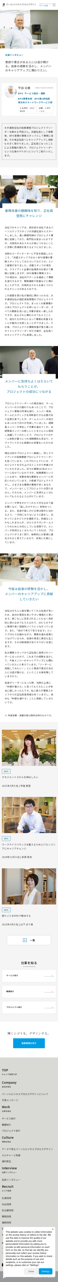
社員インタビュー (11, 1179)
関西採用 (6, 1216)
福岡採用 (6, 1222)
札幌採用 (6, 1198)
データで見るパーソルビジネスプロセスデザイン (27, 1149)
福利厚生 (6, 1161)
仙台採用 (6, 1204)
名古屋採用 (7, 1210)
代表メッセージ (10, 1100)
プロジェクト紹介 (11, 1130)
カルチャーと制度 (11, 1155)
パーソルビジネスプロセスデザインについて (25, 1094)
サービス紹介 (9, 1118)
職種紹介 (6, 1124)
